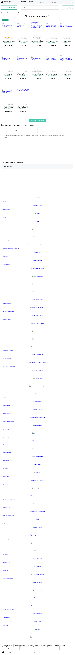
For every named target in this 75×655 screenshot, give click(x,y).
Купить (8, 48)
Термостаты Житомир (12, 648)
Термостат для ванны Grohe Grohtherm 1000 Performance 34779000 (52, 40)
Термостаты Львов (41, 648)
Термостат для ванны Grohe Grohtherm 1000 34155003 (23, 73)
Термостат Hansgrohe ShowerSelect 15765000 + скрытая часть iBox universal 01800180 (37, 40)
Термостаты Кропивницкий (27, 648)
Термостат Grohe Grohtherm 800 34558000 (23, 40)
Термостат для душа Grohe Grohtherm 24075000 (8, 106)
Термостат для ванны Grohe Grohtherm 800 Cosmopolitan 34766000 (23, 106)
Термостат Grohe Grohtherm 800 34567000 (8, 73)
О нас (47, 2)
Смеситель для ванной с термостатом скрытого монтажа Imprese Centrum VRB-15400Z (67, 73)
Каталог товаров (10, 7)
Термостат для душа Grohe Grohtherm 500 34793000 (8, 40)
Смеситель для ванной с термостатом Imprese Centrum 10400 (66, 40)
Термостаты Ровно (53, 648)
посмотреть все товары (37, 120)
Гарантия (42, 2)
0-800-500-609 (9, 166)
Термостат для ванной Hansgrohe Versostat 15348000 (52, 73)
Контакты (54, 2)
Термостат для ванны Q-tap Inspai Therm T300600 (37, 73)
